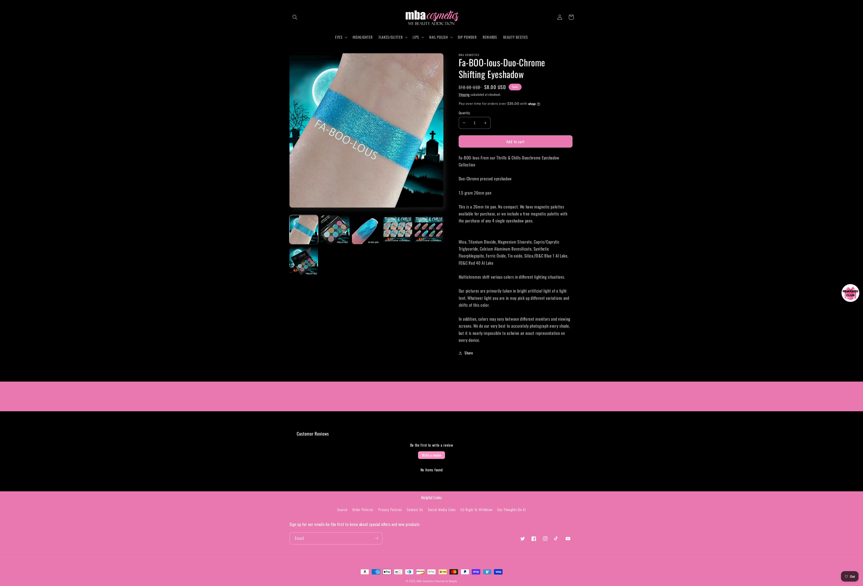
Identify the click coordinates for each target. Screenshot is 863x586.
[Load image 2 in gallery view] (335, 229)
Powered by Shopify (446, 581)
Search (342, 509)
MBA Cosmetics (426, 581)
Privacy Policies (390, 509)
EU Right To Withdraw (476, 509)
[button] (295, 17)
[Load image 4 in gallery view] (397, 229)
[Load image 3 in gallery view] (366, 229)
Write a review (431, 455)
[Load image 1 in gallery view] (303, 229)
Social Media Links (442, 509)
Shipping (464, 94)
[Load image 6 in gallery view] (303, 261)
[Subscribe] (376, 538)
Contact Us (415, 509)
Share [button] (469, 353)
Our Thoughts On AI (511, 509)
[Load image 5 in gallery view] (429, 229)
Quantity (464, 112)
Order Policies (363, 509)
